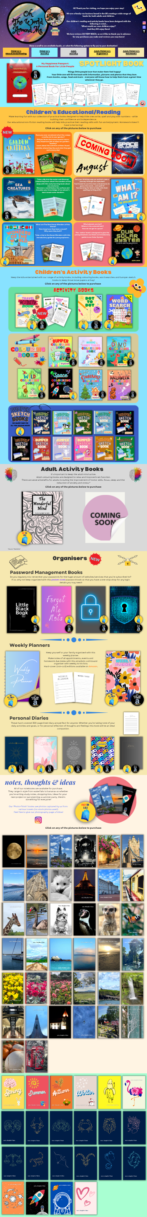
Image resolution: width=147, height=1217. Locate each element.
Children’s (16, 51)
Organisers (102, 54)
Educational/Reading (16, 54)
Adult (73, 51)
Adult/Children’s (102, 51)
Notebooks (131, 54)
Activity (44, 54)
